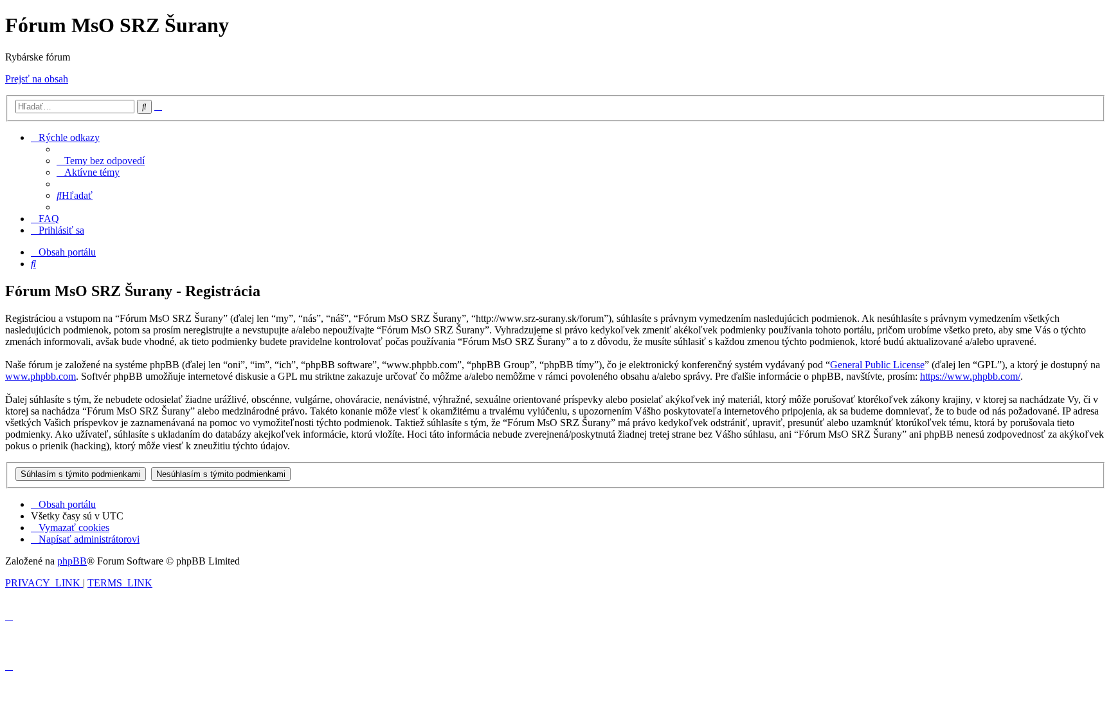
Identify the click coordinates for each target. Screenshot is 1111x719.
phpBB (72, 561)
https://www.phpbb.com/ (970, 376)
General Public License (877, 364)
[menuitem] (101, 160)
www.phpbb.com (40, 376)
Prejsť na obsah (36, 78)
